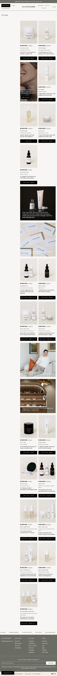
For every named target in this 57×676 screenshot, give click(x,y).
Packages (31, 650)
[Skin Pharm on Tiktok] (55, 673)
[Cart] (55, 7)
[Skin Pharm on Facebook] (52, 673)
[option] (28, 1)
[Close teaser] (13, 671)
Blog (43, 648)
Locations (31, 641)
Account (44, 641)
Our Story (44, 643)
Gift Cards (45, 652)
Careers (44, 650)
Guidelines (31, 652)
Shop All (17, 641)
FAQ (43, 645)
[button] (14, 5)
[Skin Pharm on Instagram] (53, 673)
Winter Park (18, 1)
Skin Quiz (17, 645)
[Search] (52, 7)
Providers (31, 648)
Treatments (32, 643)
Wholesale (18, 648)
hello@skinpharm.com (7, 641)
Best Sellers (18, 643)
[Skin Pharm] (28, 7)
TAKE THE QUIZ (26, 97)
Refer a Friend (32, 645)
